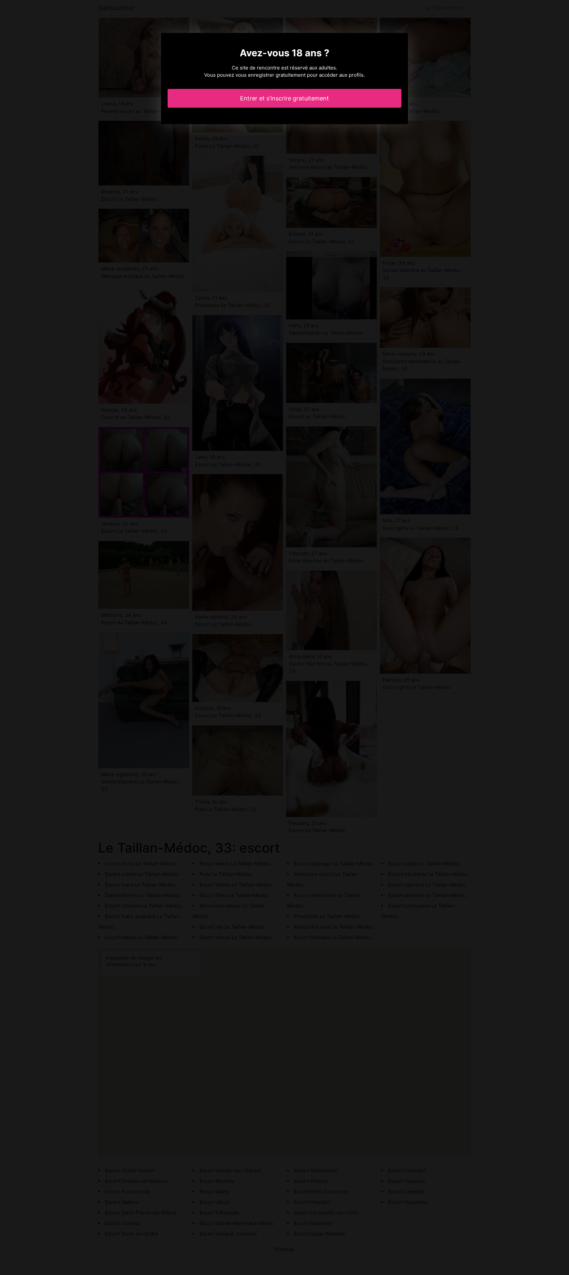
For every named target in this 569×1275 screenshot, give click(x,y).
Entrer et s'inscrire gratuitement (284, 98)
